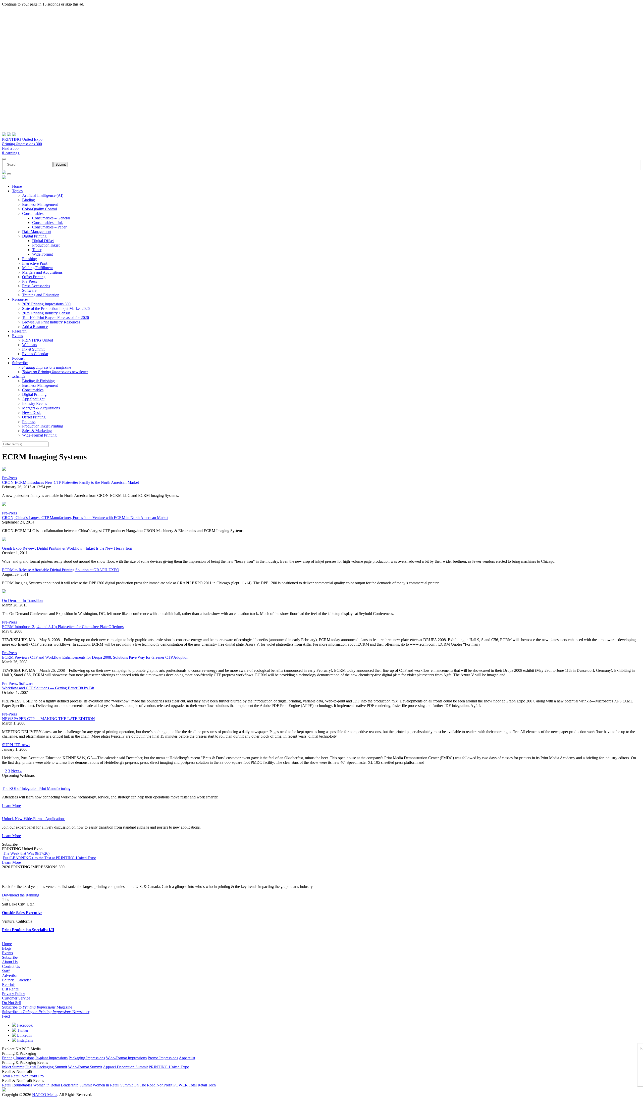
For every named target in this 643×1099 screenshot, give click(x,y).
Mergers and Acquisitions (42, 272)
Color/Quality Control (39, 209)
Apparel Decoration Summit (125, 1067)
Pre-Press (29, 281)
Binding (28, 200)
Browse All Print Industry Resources (51, 322)
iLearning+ (11, 153)
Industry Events (34, 403)
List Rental (10, 989)
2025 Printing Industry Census (46, 313)
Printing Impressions (18, 1058)
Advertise (9, 975)
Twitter (22, 1030)
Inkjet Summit (33, 349)
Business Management (40, 204)
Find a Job (10, 148)
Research (19, 331)
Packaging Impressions (87, 1058)
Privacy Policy (13, 993)
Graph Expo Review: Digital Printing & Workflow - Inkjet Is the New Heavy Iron (67, 548)
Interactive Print (34, 263)
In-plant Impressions (51, 1058)
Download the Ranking (20, 895)
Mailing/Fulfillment (37, 268)
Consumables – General (51, 218)
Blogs (6, 948)
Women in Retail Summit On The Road (124, 1085)
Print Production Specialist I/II (28, 930)
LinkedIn (24, 1035)
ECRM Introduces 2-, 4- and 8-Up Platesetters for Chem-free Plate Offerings (63, 627)
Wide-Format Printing (39, 435)
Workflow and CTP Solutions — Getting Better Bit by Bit (48, 688)
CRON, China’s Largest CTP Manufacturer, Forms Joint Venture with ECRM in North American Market (85, 517)
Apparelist (187, 1058)
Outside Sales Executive (22, 913)
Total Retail (11, 1076)
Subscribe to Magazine (37, 1007)
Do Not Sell (11, 1002)
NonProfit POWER (172, 1085)
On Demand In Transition (22, 600)
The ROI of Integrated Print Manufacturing (36, 788)
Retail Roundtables (17, 1085)
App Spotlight (33, 399)
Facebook (24, 1025)
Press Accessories (36, 286)
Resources (20, 299)
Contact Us (11, 966)
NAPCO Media (44, 1094)
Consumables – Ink (47, 222)
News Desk (31, 412)
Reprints (8, 984)
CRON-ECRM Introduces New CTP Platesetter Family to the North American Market (70, 482)
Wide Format (42, 254)
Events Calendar (35, 354)
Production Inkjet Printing (42, 426)
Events (17, 335)
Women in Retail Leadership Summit (62, 1085)
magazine (46, 367)
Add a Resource (35, 326)
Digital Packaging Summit (46, 1067)
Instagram (24, 1040)
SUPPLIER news (16, 745)
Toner (36, 250)
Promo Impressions (163, 1058)
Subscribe (20, 363)
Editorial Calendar (16, 980)
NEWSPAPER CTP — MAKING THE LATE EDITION (48, 718)
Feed (6, 1016)
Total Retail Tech (202, 1085)
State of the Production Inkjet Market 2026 (56, 308)
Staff (6, 971)
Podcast (18, 358)
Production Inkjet (46, 245)
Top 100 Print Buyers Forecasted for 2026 (55, 317)
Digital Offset (43, 240)
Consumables (32, 213)
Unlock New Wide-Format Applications (33, 819)
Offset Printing (33, 277)
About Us (10, 962)
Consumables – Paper (49, 227)
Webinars (29, 345)
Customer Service (16, 998)
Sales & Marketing (37, 430)
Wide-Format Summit (85, 1067)
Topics (17, 191)
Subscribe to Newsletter (45, 1012)
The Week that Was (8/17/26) (26, 853)
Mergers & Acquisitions (41, 408)
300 (22, 144)
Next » (16, 771)
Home (17, 186)
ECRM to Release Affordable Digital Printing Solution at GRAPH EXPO (60, 570)
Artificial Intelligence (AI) (42, 195)
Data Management (36, 231)
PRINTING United (37, 340)
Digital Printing (34, 236)
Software (29, 290)
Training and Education (40, 295)
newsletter (55, 372)
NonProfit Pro (32, 1076)
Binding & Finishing (38, 381)
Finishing (29, 259)
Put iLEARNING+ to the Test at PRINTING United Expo (49, 858)
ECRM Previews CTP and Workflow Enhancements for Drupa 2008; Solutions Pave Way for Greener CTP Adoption (95, 657)
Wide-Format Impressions (126, 1058)
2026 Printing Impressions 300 (46, 304)
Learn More (11, 805)
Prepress (28, 421)
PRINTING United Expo (22, 139)
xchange (18, 376)
